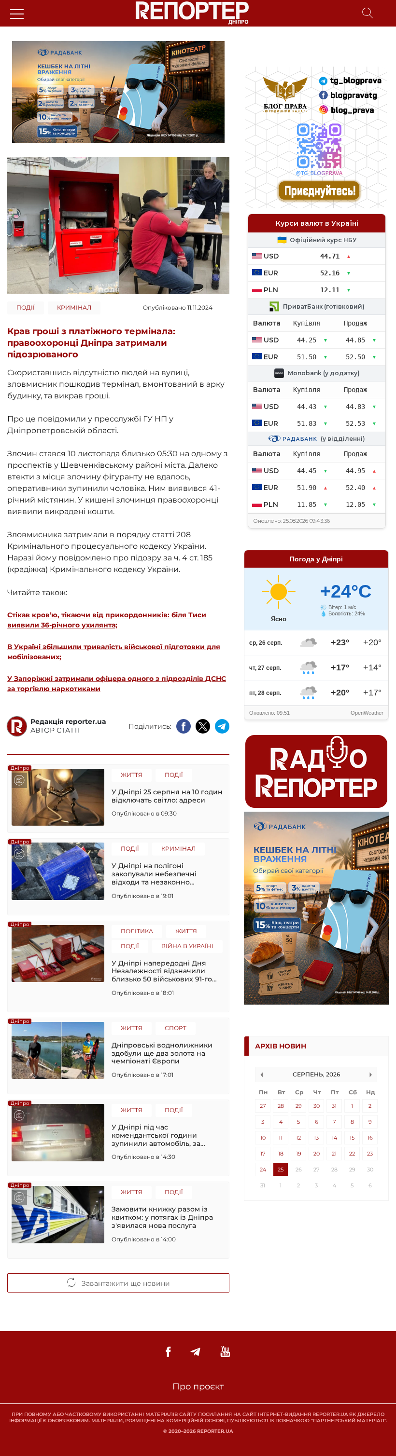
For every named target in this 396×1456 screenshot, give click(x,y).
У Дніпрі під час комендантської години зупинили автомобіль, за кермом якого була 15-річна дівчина (161, 1135)
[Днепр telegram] (195, 1352)
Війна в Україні (187, 946)
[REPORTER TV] (225, 1352)
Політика (137, 931)
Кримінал (74, 307)
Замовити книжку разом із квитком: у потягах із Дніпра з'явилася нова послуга (162, 1217)
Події (25, 307)
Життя (131, 774)
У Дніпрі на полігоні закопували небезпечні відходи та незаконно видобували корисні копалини (167, 874)
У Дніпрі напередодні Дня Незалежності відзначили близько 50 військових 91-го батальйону (162, 971)
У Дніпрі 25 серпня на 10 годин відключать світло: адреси (167, 796)
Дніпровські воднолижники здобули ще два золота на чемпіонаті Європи (162, 1053)
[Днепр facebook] (168, 1352)
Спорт (175, 1028)
